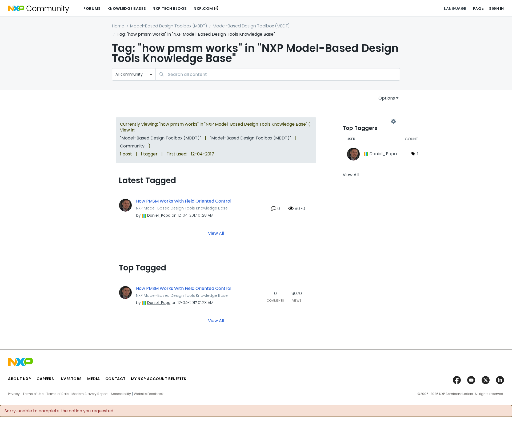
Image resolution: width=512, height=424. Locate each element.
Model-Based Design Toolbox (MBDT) (168, 26)
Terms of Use (33, 394)
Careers (45, 378)
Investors (70, 378)
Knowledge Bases (126, 8)
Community (132, 146)
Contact (115, 378)
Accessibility (121, 394)
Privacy (14, 394)
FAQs (478, 8)
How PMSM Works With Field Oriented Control (183, 201)
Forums (92, 8)
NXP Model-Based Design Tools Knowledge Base (182, 208)
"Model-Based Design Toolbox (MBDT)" (160, 138)
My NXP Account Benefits (158, 378)
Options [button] (386, 98)
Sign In (496, 8)
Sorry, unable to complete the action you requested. (59, 411)
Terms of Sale (57, 394)
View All (216, 233)
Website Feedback (148, 394)
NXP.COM (203, 8)
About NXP (19, 378)
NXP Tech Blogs (170, 8)
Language (455, 8)
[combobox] (277, 74)
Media (93, 378)
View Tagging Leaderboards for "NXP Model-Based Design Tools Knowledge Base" (368, 121)
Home (118, 26)
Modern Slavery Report (89, 394)
